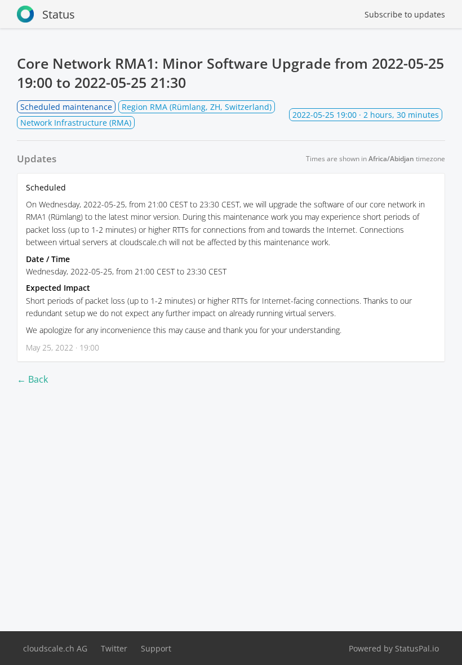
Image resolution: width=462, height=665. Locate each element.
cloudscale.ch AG (55, 648)
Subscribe (405, 14)
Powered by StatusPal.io (394, 648)
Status (58, 14)
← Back (32, 379)
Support (156, 648)
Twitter (114, 648)
